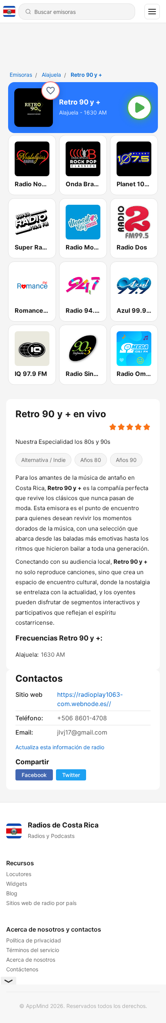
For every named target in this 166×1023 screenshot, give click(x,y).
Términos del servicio (32, 950)
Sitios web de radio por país (41, 903)
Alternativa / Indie (43, 460)
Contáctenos (22, 969)
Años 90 (126, 460)
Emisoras (21, 74)
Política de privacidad (33, 940)
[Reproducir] (139, 107)
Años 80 (90, 460)
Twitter (71, 775)
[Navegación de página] (152, 11)
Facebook (34, 775)
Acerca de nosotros (30, 959)
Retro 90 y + (86, 74)
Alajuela (51, 74)
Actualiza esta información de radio (59, 747)
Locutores (18, 874)
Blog (11, 893)
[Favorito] (50, 90)
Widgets (16, 883)
